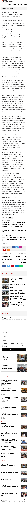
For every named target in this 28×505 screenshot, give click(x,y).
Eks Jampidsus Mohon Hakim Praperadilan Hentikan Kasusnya (17, 286)
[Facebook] (13, 247)
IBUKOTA (18, 501)
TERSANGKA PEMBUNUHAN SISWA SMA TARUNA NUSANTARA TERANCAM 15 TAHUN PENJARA (20, 258)
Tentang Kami (19, 503)
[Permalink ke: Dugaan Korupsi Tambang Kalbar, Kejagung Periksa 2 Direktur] (5, 280)
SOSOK (23, 501)
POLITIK (8, 501)
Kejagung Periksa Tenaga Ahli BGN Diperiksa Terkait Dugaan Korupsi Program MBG (18, 298)
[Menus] (26, 1)
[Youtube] (4, 250)
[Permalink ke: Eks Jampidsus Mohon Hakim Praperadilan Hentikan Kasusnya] (5, 286)
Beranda (3, 501)
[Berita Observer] (7, 1)
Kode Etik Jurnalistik (10, 503)
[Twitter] (17, 247)
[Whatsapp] (21, 266)
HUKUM (10, 217)
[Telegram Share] (17, 266)
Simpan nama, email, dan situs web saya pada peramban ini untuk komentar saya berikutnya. (13, 345)
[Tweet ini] (8, 266)
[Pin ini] (12, 266)
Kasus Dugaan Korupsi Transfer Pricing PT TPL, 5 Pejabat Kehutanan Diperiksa (17, 292)
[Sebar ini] (4, 266)
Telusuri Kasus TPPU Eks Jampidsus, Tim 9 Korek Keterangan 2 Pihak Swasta (17, 304)
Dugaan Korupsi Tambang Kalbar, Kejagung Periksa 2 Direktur (17, 280)
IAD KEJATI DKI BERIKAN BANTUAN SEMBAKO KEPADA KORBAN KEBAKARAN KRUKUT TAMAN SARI (14, 239)
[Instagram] (20, 247)
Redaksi (2, 503)
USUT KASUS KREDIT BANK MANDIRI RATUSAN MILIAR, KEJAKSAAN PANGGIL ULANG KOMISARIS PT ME (7, 258)
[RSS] (8, 250)
